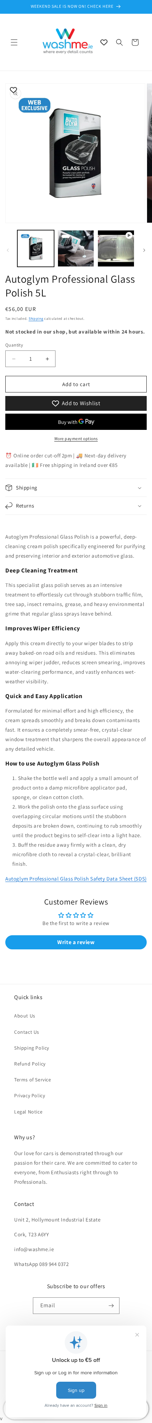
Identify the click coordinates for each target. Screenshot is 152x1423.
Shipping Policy (31, 1048)
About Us (24, 1016)
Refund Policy (30, 1064)
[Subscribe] (111, 1305)
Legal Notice (28, 1112)
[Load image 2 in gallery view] (76, 248)
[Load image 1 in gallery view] (35, 248)
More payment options (76, 438)
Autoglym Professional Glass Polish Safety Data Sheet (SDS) (76, 878)
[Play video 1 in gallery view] (116, 248)
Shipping (36, 318)
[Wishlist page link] (103, 42)
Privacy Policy (29, 1095)
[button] (14, 42)
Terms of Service (32, 1079)
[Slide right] (144, 250)
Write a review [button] (75, 942)
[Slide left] (8, 250)
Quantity (14, 345)
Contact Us (26, 1032)
